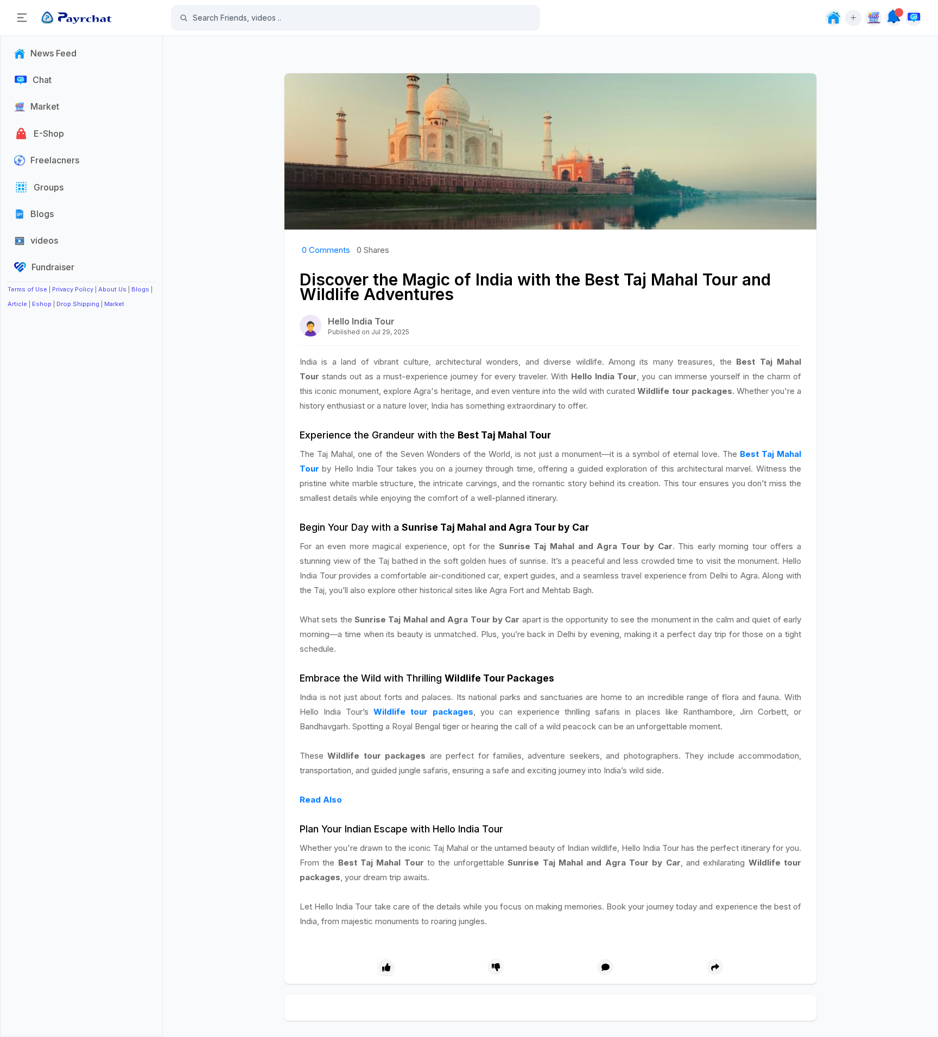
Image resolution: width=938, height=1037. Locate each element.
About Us (112, 289)
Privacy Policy (72, 289)
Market (114, 304)
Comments (326, 250)
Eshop (42, 304)
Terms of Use (27, 289)
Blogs (140, 289)
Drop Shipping (77, 304)
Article (17, 304)
